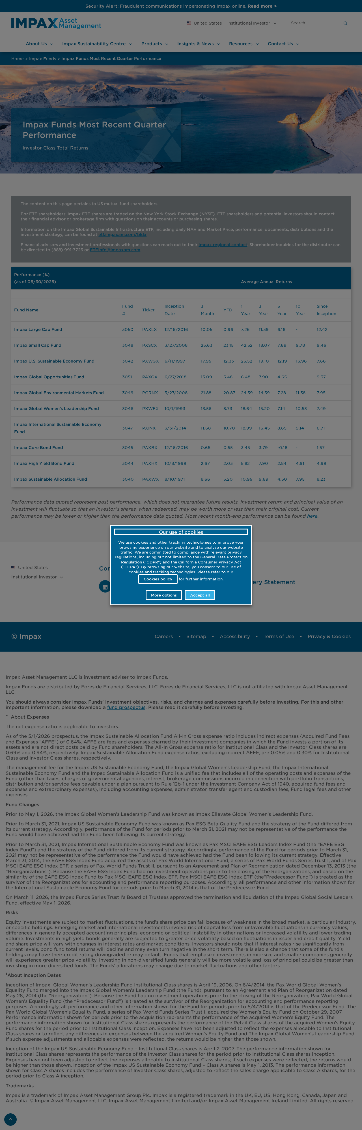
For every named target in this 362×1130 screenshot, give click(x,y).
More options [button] (164, 595)
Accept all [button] (200, 595)
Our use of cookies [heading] (181, 531)
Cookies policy (158, 578)
